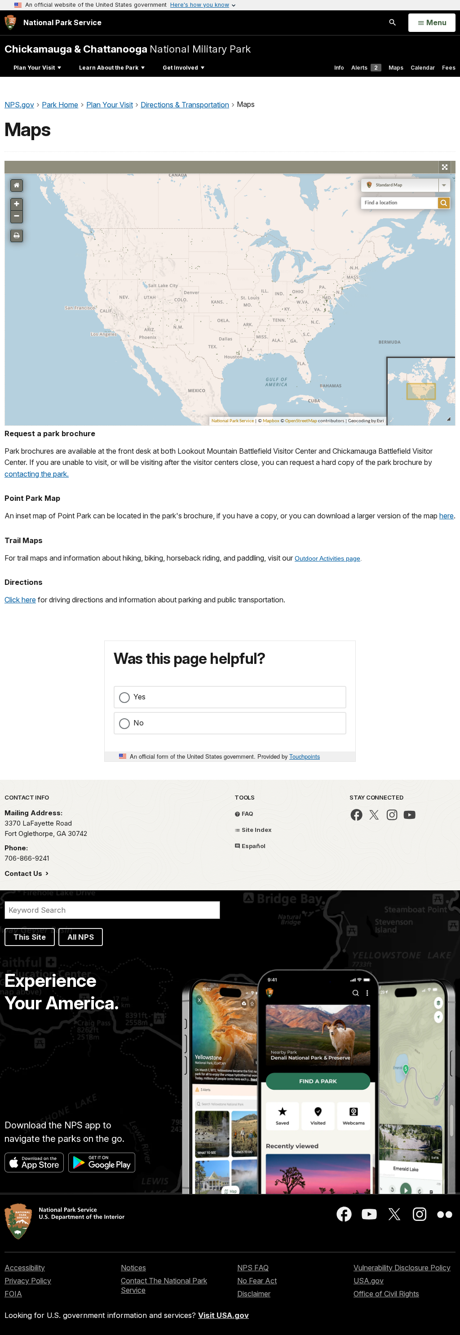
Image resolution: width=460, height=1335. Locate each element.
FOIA (13, 1293)
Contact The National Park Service (164, 1285)
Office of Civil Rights (386, 1293)
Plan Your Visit (34, 67)
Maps (396, 67)
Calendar (423, 67)
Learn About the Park (108, 67)
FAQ (246, 813)
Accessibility (24, 1267)
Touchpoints (304, 756)
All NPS (80, 937)
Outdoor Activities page (327, 558)
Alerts (364, 67)
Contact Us (24, 873)
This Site (29, 937)
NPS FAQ (253, 1267)
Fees (449, 67)
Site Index (256, 829)
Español (252, 845)
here (446, 515)
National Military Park (127, 49)
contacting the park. (36, 473)
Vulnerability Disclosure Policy (402, 1267)
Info (339, 67)
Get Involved (180, 67)
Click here (20, 599)
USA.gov (369, 1280)
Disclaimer (253, 1293)
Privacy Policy (27, 1280)
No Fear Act (257, 1280)
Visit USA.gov (223, 1315)
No (138, 722)
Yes (139, 696)
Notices (133, 1267)
